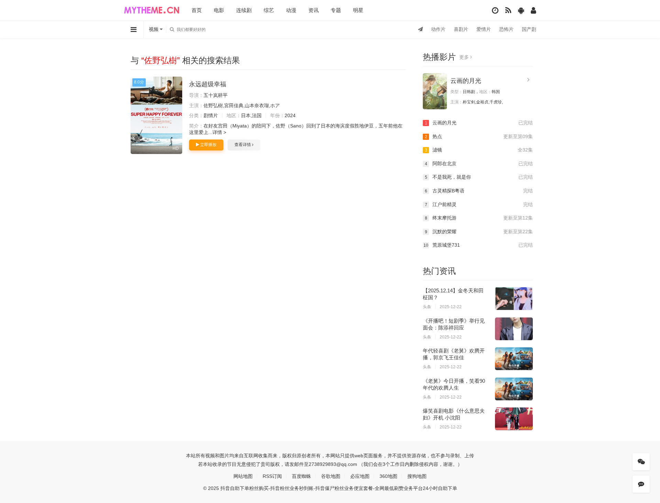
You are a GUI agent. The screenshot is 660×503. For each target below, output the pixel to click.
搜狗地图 (417, 476)
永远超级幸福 (207, 84)
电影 (219, 10)
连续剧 (244, 10)
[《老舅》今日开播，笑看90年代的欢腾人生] (514, 389)
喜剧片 (461, 29)
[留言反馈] (641, 484)
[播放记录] (495, 10)
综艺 (269, 10)
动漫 (291, 10)
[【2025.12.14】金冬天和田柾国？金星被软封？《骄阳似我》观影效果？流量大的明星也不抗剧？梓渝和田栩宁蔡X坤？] (514, 298)
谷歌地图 (330, 476)
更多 (464, 57)
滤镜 (479, 150)
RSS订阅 (272, 476)
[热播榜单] (508, 10)
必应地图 (360, 476)
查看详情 (243, 144)
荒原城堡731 (478, 245)
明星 (358, 10)
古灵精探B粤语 (479, 190)
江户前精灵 (479, 204)
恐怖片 (506, 29)
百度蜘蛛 (301, 476)
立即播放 (208, 144)
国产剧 (529, 29)
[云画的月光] (435, 91)
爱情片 (483, 29)
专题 (336, 10)
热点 (479, 136)
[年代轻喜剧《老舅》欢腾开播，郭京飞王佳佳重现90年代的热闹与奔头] (514, 358)
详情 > (219, 132)
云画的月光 (465, 80)
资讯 (313, 10)
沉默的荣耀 (479, 231)
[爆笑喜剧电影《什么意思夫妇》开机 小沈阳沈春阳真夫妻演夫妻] (514, 418)
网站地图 (243, 476)
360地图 (388, 476)
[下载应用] (521, 10)
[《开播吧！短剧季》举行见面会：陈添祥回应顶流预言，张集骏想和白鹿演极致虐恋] (514, 328)
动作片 (438, 29)
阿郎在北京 (479, 163)
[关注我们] (641, 461)
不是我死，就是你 (479, 177)
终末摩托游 (479, 218)
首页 (196, 10)
